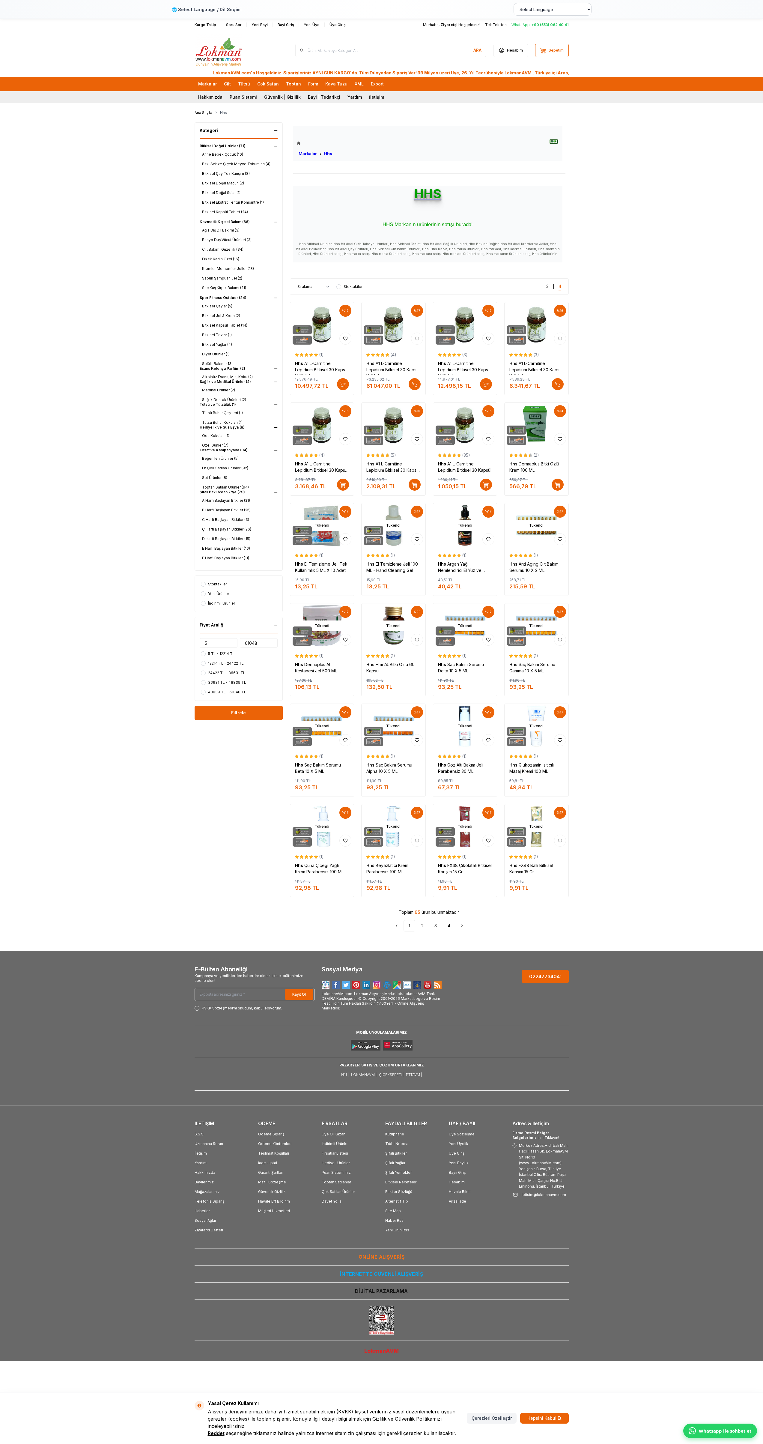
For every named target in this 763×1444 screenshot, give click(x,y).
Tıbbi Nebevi (396, 1143)
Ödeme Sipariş (271, 1134)
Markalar (309, 153)
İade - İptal (267, 1163)
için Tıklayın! (535, 1135)
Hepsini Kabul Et (544, 1418)
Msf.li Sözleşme (272, 1182)
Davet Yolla (331, 1201)
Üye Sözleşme (462, 1134)
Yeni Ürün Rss (397, 1230)
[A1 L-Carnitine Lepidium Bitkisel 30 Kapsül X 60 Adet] (393, 324)
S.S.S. (199, 1134)
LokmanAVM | (364, 1074)
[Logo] (231, 50)
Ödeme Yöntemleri (274, 1143)
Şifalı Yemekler (398, 1172)
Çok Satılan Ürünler (338, 1191)
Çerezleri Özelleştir (492, 1418)
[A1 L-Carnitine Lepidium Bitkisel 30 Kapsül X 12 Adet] (465, 324)
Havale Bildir (460, 1191)
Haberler (202, 1211)
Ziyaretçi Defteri (209, 1230)
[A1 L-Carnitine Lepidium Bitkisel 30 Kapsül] (465, 425)
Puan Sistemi (243, 97)
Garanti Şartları (270, 1172)
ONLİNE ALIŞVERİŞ (381, 1257)
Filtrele (238, 712)
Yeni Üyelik (458, 1143)
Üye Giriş (456, 1153)
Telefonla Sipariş (209, 1201)
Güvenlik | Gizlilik (282, 97)
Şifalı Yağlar (395, 1163)
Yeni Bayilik (459, 1163)
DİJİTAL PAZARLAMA (381, 1291)
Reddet (216, 1433)
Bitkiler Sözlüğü (398, 1191)
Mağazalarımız (207, 1191)
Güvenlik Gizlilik (272, 1191)
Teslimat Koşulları (273, 1153)
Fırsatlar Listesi (335, 1153)
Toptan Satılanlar (336, 1182)
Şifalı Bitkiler (396, 1153)
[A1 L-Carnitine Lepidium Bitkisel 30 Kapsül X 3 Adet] (322, 425)
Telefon (500, 24)
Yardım (354, 97)
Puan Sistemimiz (336, 1172)
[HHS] (554, 141)
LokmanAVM (381, 1351)
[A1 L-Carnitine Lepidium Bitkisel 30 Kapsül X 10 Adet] (322, 324)
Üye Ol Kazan (333, 1134)
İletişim (376, 97)
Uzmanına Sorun (209, 1143)
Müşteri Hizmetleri (274, 1211)
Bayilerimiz (204, 1182)
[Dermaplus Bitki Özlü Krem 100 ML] (536, 425)
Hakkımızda (210, 97)
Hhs (327, 153)
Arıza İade (457, 1201)
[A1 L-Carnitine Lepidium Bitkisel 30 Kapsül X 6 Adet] (536, 324)
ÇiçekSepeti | (391, 1074)
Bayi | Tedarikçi (324, 97)
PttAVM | (414, 1074)
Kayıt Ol (299, 994)
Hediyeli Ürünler (336, 1163)
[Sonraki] (462, 925)
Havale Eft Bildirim (274, 1201)
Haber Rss (394, 1220)
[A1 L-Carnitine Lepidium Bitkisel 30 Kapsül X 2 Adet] (393, 425)
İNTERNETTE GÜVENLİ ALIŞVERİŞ (381, 1274)
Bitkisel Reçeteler (400, 1182)
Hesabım (457, 1182)
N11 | (345, 1074)
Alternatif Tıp (396, 1201)
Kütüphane (394, 1134)
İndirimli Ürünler (335, 1143)
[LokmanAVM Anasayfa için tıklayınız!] (314, 143)
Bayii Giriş (457, 1172)
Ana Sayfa (203, 112)
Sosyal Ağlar (205, 1220)
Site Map (393, 1211)
